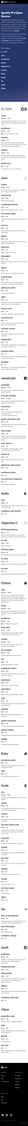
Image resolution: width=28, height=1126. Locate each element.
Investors (17, 1084)
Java (3, 56)
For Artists (17, 1075)
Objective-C (6, 66)
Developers (18, 1078)
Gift (2, 1100)
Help (2, 1097)
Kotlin (3, 63)
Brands (17, 1081)
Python (4, 70)
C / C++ (4, 52)
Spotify (4, 1067)
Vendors (17, 1087)
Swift (3, 85)
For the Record (5, 1081)
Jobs (2, 1078)
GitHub (16, 31)
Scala (3, 77)
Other (3, 88)
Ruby (3, 74)
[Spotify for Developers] (4, 2)
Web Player (4, 1103)
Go (2, 81)
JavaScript (5, 59)
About (2, 1075)
